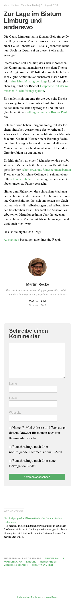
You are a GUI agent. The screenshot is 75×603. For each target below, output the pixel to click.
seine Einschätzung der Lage (28, 81)
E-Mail (13, 398)
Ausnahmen (11, 239)
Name (13, 383)
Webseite (15, 412)
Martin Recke (11, 5)
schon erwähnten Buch (25, 179)
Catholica (26, 5)
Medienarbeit (48, 562)
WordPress (52, 597)
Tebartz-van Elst (42, 565)
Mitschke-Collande (16, 565)
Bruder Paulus (54, 558)
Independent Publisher (29, 597)
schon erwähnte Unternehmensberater (46, 169)
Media (35, 5)
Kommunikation (13, 562)
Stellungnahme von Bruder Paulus (47, 112)
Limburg (31, 562)
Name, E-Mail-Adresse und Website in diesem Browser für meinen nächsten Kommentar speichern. (37, 432)
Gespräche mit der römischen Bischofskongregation (36, 88)
